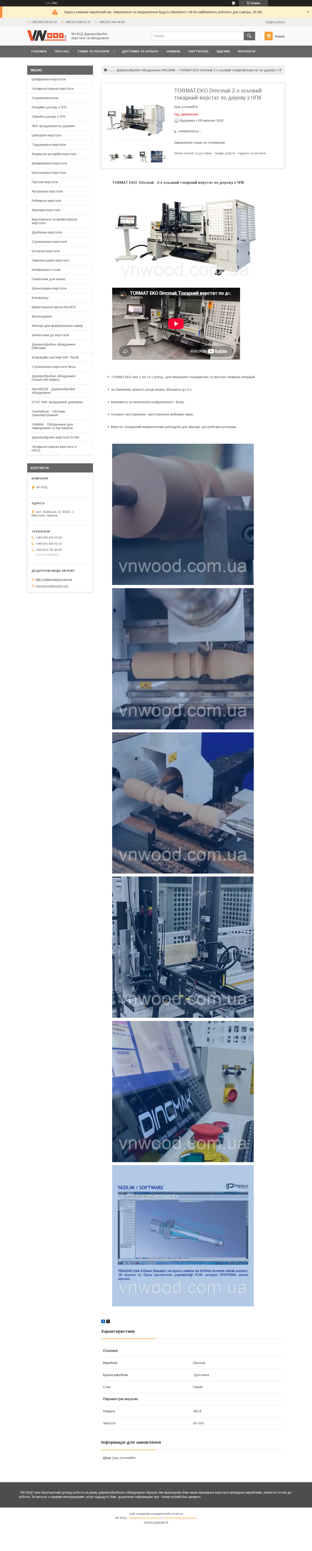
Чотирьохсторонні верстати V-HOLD (54, 448)
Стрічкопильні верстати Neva (53, 367)
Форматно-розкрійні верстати (54, 154)
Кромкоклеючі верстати (49, 163)
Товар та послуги (93, 51)
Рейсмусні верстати (46, 201)
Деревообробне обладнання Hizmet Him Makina (53, 378)
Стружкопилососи (45, 98)
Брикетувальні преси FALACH (54, 307)
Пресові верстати (45, 182)
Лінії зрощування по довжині (53, 126)
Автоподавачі (42, 316)
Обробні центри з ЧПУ (49, 116)
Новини (173, 51)
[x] (108, 1322)
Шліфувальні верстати (49, 79)
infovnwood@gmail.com (52, 586)
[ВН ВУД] (46, 39)
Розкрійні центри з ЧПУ (49, 107)
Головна (39, 51)
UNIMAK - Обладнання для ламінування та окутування (52, 426)
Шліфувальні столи (46, 270)
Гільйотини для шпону (48, 279)
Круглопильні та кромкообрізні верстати (54, 221)
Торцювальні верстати (49, 144)
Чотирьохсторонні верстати (53, 88)
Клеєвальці (40, 298)
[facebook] (103, 1322)
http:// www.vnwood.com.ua (54, 579)
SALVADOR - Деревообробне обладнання (53, 391)
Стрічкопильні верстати (49, 242)
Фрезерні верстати (46, 210)
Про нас (62, 51)
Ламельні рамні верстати (50, 260)
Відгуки (223, 51)
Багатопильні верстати (49, 172)
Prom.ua (177, 1513)
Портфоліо (198, 51)
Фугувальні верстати (47, 191)
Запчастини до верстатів (50, 335)
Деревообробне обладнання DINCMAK (145, 70)
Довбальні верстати (47, 232)
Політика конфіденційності (179, 1518)
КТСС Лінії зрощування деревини (57, 402)
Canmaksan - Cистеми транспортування (48, 413)
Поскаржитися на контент (143, 1518)
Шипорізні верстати (46, 135)
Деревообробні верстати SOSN (55, 437)
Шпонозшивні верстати (49, 288)
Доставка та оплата (140, 51)
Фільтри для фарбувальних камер (57, 326)
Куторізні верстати (46, 251)
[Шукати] (249, 36)
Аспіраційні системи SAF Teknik (55, 357)
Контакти (246, 51)
